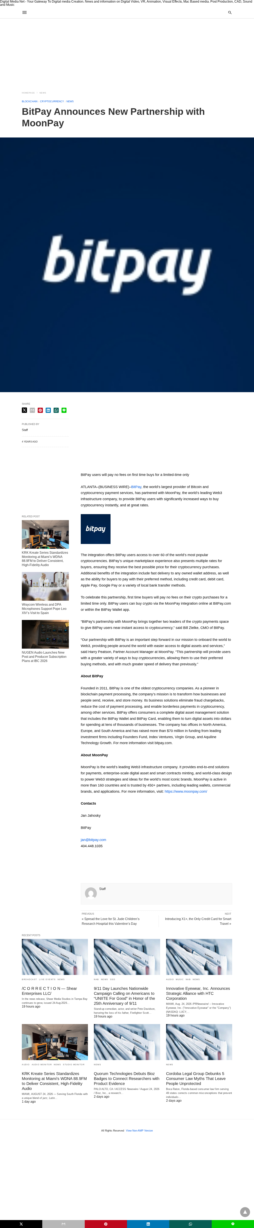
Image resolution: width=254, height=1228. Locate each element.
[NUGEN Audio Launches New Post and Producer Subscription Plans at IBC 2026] (45, 634)
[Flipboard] (109, 469)
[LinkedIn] (128, 469)
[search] (230, 12)
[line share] (64, 410)
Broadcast (29, 979)
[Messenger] (135, 469)
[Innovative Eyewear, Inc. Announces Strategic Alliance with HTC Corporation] (199, 957)
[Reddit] (122, 469)
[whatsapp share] (56, 410)
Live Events (47, 979)
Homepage (28, 93)
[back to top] (245, 1212)
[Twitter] (90, 469)
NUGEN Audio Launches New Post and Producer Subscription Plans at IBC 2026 (44, 657)
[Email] (96, 469)
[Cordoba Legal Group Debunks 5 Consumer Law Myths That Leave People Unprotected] (199, 1042)
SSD (112, 979)
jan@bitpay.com (93, 840)
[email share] (32, 410)
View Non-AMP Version (139, 1130)
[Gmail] (116, 469)
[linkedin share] (48, 410)
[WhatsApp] (103, 469)
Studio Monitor (74, 1064)
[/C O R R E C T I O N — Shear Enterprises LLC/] (55, 957)
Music (180, 979)
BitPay (136, 487)
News (42, 93)
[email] (63, 1224)
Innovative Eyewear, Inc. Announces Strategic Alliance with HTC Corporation (198, 993)
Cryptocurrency (52, 101)
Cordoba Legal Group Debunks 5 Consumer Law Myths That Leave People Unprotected (196, 1078)
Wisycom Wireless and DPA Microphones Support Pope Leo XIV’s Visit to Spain (44, 609)
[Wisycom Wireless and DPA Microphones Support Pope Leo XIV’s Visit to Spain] (45, 586)
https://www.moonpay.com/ (186, 791)
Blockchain (30, 101)
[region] (127, 52)
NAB (96, 979)
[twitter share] (24, 410)
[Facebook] (84, 860)
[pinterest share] (40, 410)
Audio (170, 979)
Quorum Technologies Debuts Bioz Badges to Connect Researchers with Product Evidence (126, 1078)
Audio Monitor (42, 1064)
